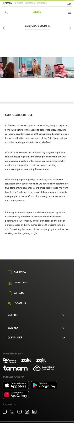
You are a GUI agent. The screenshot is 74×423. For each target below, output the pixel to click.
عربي (69, 4)
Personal (8, 3)
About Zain (42, 3)
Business (19, 3)
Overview (20, 272)
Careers (19, 293)
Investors (30, 3)
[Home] (37, 11)
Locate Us (20, 303)
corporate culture (37, 26)
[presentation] (5, 26)
